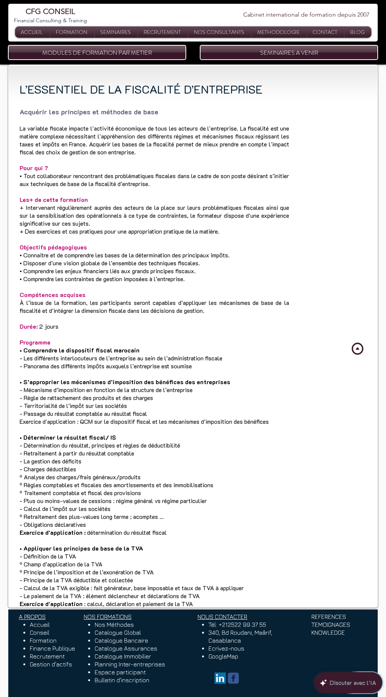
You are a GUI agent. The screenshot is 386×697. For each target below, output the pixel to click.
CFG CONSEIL (50, 11)
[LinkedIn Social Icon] (220, 678)
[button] (116, 32)
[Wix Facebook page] (233, 678)
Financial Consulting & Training (50, 20)
